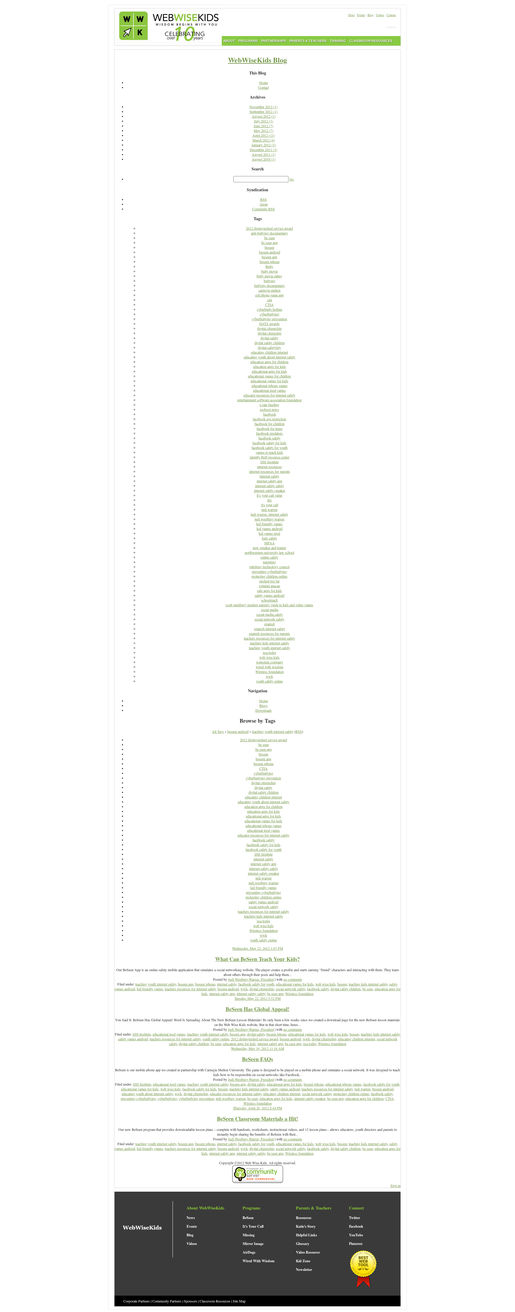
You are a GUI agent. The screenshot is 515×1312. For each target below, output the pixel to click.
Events (361, 15)
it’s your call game (269, 495)
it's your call (269, 504)
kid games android (270, 528)
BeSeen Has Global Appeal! (257, 1009)
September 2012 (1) (263, 111)
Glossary (302, 1243)
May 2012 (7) (263, 130)
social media (269, 609)
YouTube (356, 1235)
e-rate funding (269, 404)
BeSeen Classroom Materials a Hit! (257, 1119)
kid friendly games (269, 523)
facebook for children (270, 423)
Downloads (263, 710)
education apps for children (269, 361)
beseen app (269, 256)
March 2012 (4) (263, 140)
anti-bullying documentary (269, 233)
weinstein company (269, 662)
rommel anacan (269, 585)
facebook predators (269, 433)
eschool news (269, 409)
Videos (380, 15)
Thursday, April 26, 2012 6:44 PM (257, 1108)
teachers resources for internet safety (269, 638)
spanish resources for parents (269, 633)
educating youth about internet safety (269, 357)
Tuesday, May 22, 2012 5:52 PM (257, 998)
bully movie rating (269, 275)
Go (291, 179)
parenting (269, 561)
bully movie (269, 271)
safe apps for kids (269, 590)
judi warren (269, 509)
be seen (269, 237)
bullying (269, 280)
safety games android (269, 595)
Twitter (354, 1217)
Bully (269, 266)
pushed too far (269, 581)
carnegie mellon (269, 290)
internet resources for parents (269, 471)
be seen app (269, 242)
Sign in (395, 1185)
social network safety (269, 619)
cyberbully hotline (269, 309)
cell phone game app (269, 295)
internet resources (269, 466)
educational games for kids (269, 380)
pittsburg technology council (269, 566)
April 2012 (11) (263, 135)
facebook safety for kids (269, 442)
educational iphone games (270, 385)
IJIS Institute (269, 461)
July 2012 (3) (263, 121)
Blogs (263, 705)
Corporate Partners (136, 1301)
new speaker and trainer (269, 547)
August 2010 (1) (263, 159)
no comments (292, 979)
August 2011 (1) (263, 154)
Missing (249, 1235)
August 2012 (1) (263, 116)
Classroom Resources (215, 1301)
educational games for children (269, 376)
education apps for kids (269, 366)
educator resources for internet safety (269, 395)
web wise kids (269, 657)
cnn (269, 299)
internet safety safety (269, 485)
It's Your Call (253, 1226)
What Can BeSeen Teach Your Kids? (257, 959)
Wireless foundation (269, 671)
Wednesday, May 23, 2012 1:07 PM (257, 948)
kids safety (269, 538)
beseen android (269, 252)
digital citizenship (269, 328)
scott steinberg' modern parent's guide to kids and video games (269, 604)
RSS (263, 199)
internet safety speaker (269, 490)
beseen (269, 247)
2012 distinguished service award (269, 228)
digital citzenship (269, 333)
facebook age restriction (269, 418)
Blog (370, 15)
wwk (269, 676)
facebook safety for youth (270, 447)
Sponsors (190, 1301)
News (351, 15)
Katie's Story (306, 1226)
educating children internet (269, 352)
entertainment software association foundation (269, 399)
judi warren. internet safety (269, 514)
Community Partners (167, 1301)
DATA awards (269, 323)
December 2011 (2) (263, 149)
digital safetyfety (269, 347)
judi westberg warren (269, 519)
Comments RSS (263, 208)
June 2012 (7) (263, 125)
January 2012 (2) (264, 144)
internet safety (269, 476)
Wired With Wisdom (258, 1260)
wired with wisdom (269, 666)
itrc (269, 500)
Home (263, 82)
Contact (391, 15)
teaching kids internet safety (269, 643)
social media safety (269, 614)
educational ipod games (269, 390)
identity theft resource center (269, 457)
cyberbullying (269, 314)
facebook (269, 414)
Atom (264, 204)
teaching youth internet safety (269, 647)
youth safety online (269, 681)
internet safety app (269, 480)
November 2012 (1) (263, 106)
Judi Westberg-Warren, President (251, 979)
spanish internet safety (269, 628)
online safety (269, 557)
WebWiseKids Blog (257, 60)
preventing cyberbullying (269, 571)
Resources (303, 1217)
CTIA (269, 304)
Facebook (356, 1226)
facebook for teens (270, 428)
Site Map (239, 1301)
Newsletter (304, 1269)
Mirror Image (253, 1243)
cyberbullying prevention (269, 318)
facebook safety (269, 438)
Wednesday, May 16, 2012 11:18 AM (257, 1048)
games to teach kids (269, 452)
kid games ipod (269, 533)
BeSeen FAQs (257, 1059)
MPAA (269, 542)
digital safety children (270, 342)
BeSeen (248, 1217)
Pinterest (355, 1243)
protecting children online (269, 576)
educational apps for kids (269, 371)
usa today (269, 652)
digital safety (269, 337)
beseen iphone (270, 261)
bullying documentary (269, 285)
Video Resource (308, 1252)
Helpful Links (306, 1235)
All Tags (218, 731)
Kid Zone (303, 1260)
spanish (269, 623)
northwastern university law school (269, 552)
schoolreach (269, 600)
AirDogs (249, 1252)
